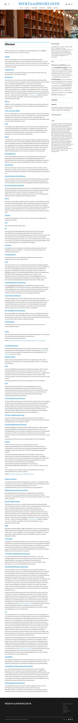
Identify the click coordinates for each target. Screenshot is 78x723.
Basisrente (9, 77)
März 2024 (62, 135)
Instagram (69, 4)
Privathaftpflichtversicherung (15, 424)
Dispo (7, 137)
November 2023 (61, 137)
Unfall (69, 92)
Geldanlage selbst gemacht (66, 711)
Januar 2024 (54, 137)
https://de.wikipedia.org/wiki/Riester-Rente (21, 474)
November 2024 (54, 132)
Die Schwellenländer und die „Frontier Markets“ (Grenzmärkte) (61, 52)
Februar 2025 (60, 131)
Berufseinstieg (60, 108)
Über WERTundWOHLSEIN (68, 703)
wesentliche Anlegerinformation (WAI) (19, 666)
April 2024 (56, 135)
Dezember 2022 (68, 141)
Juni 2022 (63, 144)
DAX (6, 124)
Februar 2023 (54, 141)
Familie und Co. (59, 110)
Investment (70, 83)
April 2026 (53, 125)
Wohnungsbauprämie (25, 603)
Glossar (56, 8)
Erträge (7, 215)
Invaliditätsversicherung (62, 83)
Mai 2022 (68, 144)
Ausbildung (65, 70)
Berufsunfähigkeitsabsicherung (61, 72)
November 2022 (54, 142)
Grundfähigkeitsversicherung (15, 282)
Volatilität (8, 657)
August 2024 (57, 134)
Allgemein (67, 107)
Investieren (34, 8)
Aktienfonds (9, 69)
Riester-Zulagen (11, 479)
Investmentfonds (55, 85)
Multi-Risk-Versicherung (64, 87)
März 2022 (56, 145)
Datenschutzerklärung (24, 719)
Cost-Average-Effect (12, 111)
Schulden (7, 354)
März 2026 (59, 125)
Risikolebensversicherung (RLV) (16, 490)
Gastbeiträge (54, 100)
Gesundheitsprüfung (58, 81)
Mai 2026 (70, 123)
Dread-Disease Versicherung (15, 176)
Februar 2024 (68, 135)
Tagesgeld (8, 539)
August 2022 (57, 144)
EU (6, 228)
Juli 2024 (63, 134)
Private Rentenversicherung (15, 398)
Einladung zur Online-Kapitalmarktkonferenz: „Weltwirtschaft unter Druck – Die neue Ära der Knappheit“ (62, 49)
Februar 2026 (65, 125)
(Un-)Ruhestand (55, 107)
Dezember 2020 (64, 150)
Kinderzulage (10, 321)
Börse (7, 101)
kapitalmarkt (67, 85)
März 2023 (67, 139)
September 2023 (54, 138)
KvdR (7, 331)
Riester (7, 442)
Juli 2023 (68, 138)
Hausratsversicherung (13, 295)
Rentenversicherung (62, 90)
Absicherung (56, 65)
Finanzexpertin (63, 77)
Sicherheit (60, 92)
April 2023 (61, 139)
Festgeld (8, 245)
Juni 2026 (65, 123)
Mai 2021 (66, 148)
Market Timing (10, 357)
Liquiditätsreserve (11, 345)
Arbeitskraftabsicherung (56, 70)
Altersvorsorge (33, 95)
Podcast (27, 8)
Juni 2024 (68, 134)
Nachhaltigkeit (57, 88)
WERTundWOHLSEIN (39, 3)
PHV (6, 366)
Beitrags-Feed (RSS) (72, 4)
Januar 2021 (57, 150)
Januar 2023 (61, 141)
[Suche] (8, 4)
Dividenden (9, 165)
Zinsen (64, 94)
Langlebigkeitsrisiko (55, 87)
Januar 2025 (66, 131)
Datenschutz (65, 709)
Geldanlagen (63, 79)
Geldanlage (56, 79)
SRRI (6, 525)
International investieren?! (65, 54)
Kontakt (64, 705)
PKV (6, 383)
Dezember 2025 (57, 126)
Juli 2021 (61, 148)
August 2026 (54, 123)
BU (70, 72)
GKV (6, 262)
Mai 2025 (63, 129)
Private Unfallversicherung (14, 415)
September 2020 (55, 151)
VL (6, 612)
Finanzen (56, 77)
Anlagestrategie (61, 67)
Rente (56, 90)
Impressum (65, 707)
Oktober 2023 (69, 137)
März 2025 (53, 131)
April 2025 (68, 129)
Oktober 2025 (54, 128)
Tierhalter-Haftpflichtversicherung (17, 553)
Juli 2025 (53, 129)
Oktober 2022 (62, 142)
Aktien (7, 56)
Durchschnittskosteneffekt (14, 185)
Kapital (60, 85)
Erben (7, 198)
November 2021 (57, 147)
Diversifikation (10, 153)
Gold (64, 81)
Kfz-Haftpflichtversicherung (15, 310)
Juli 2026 (60, 123)
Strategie (65, 92)
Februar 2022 (63, 145)
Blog (21, 8)
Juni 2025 (58, 129)
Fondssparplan (10, 254)
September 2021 (54, 148)
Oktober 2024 (62, 132)
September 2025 (61, 128)
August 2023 (62, 138)
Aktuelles (42, 8)
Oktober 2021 (65, 147)
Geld (68, 77)
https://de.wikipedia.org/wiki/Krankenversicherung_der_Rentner (27, 340)
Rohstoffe (56, 92)
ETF (6, 223)
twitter (66, 4)
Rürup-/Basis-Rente (12, 501)
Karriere (49, 8)
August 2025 (69, 128)
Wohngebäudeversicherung (15, 683)
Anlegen (70, 68)
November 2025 (65, 126)
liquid (44, 350)
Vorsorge (59, 95)
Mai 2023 (56, 139)
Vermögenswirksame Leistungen (16, 566)
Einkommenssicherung (67, 75)
